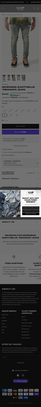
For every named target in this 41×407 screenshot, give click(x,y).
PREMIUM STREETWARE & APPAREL (31, 207)
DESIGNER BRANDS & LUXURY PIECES (30, 210)
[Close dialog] (40, 191)
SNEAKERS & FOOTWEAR (30, 213)
